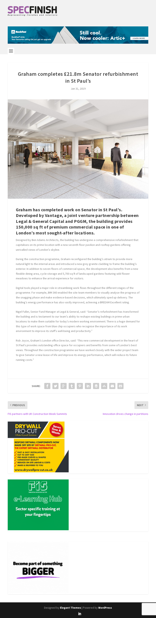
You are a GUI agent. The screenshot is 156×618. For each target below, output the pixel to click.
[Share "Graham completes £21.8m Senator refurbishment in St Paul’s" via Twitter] (55, 386)
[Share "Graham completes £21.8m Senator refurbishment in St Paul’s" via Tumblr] (72, 386)
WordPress (105, 607)
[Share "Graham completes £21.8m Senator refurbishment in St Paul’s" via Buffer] (96, 386)
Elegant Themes (70, 607)
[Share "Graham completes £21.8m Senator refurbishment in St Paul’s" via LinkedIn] (88, 386)
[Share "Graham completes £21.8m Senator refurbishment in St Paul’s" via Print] (120, 386)
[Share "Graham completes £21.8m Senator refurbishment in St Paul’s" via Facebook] (47, 386)
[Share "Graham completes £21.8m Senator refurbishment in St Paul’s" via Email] (112, 386)
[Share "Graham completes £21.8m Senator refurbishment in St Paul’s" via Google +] (64, 386)
